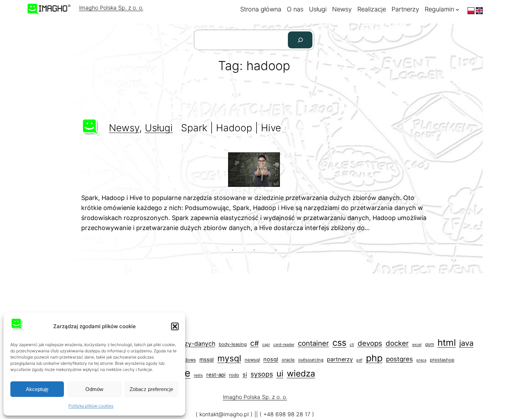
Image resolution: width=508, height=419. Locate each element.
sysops (262, 374)
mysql (229, 358)
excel (417, 344)
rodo (234, 375)
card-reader (283, 344)
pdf (359, 360)
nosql (270, 359)
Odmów (94, 389)
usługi (159, 128)
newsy (124, 128)
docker (397, 343)
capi (266, 344)
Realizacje (371, 9)
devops (370, 343)
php (374, 357)
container (313, 343)
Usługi (318, 9)
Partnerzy (405, 9)
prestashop (442, 359)
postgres (399, 359)
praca (421, 360)
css (339, 342)
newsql (252, 359)
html (447, 342)
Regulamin (439, 9)
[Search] (300, 39)
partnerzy (340, 359)
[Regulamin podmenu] (457, 9)
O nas (295, 9)
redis (198, 375)
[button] (174, 326)
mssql (206, 359)
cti (352, 344)
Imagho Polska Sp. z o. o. (111, 7)
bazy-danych (196, 343)
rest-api (216, 375)
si (245, 374)
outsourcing (310, 359)
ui (279, 374)
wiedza (301, 373)
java (466, 343)
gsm (429, 344)
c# (254, 343)
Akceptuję (37, 389)
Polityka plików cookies (90, 405)
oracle (288, 359)
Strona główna (260, 9)
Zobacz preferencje (151, 389)
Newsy (342, 9)
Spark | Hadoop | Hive (231, 127)
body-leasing (233, 344)
